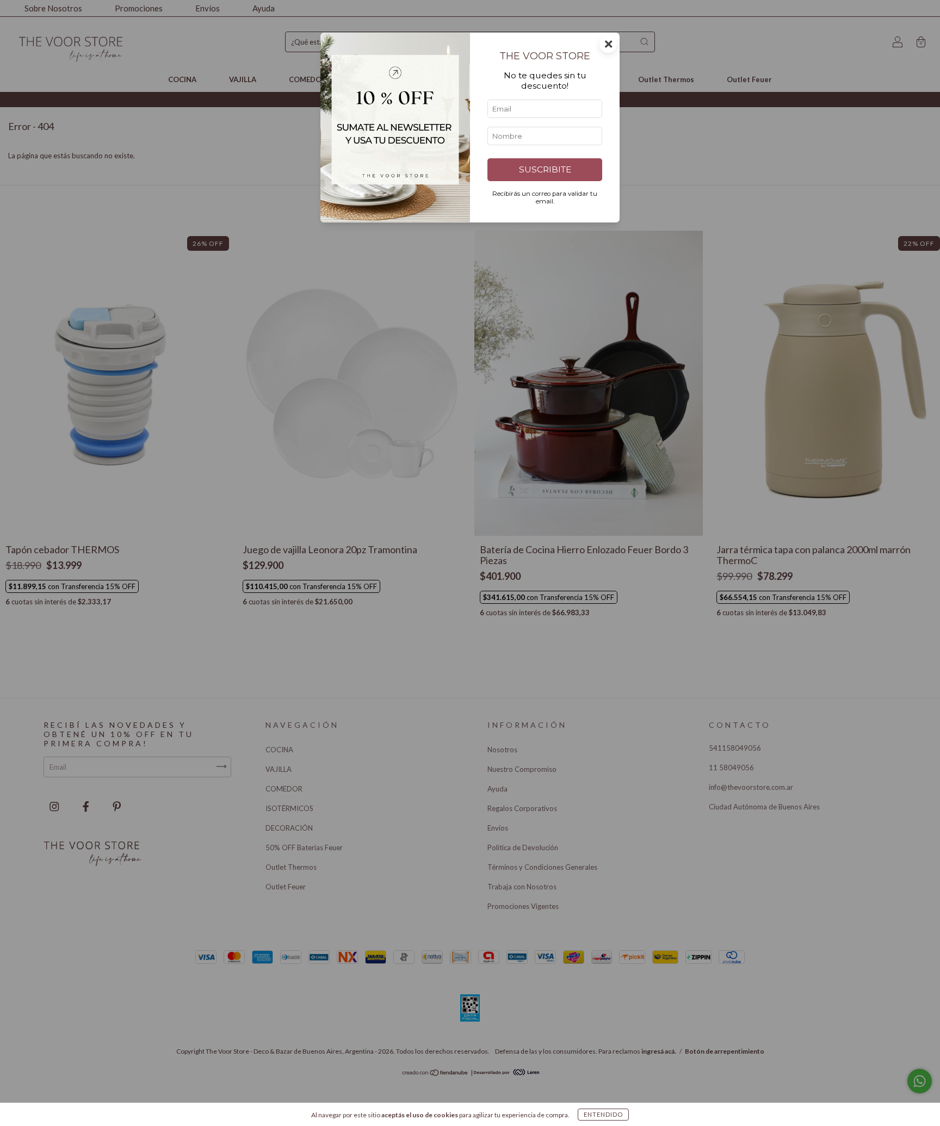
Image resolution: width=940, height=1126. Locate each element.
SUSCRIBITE (545, 169)
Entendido (603, 1114)
